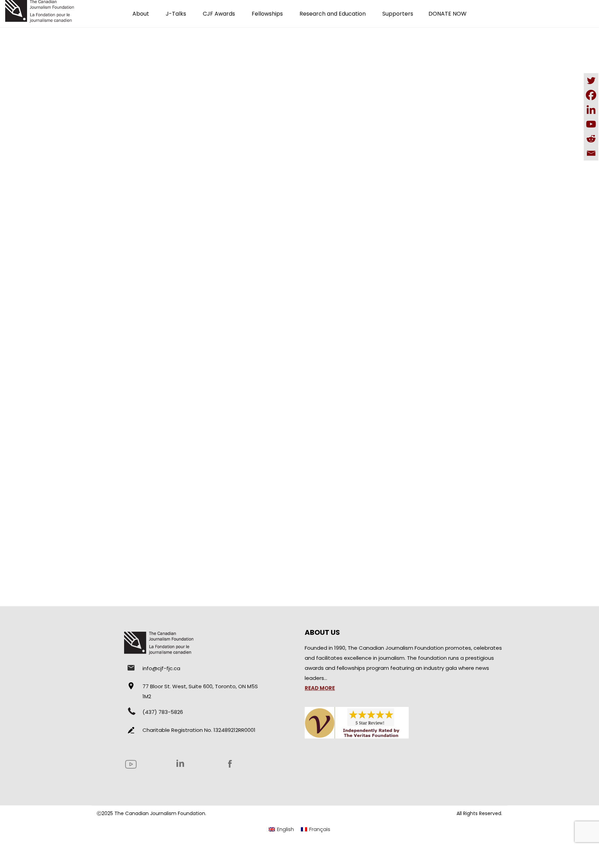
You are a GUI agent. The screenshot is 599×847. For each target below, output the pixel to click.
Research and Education (333, 14)
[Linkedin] (591, 109)
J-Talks (176, 14)
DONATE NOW (447, 14)
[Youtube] (591, 124)
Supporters (397, 14)
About (140, 14)
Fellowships (267, 14)
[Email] (591, 153)
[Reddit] (591, 138)
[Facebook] (591, 95)
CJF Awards (219, 14)
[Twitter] (591, 80)
